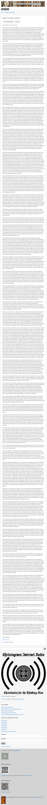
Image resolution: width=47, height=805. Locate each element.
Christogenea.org (17, 750)
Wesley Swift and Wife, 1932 (7, 711)
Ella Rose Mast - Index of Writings (8, 731)
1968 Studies (4, 727)
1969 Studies (4, 729)
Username (3, 734)
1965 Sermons (6, 639)
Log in (3, 642)
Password (3, 738)
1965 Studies (4, 722)
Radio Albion (21, 699)
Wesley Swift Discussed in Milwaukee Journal (11, 709)
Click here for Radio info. (6, 699)
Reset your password (5, 746)
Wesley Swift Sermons (10, 12)
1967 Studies (4, 725)
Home (2, 12)
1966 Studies (4, 724)
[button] (5, 9)
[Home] (23, 4)
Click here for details (5, 775)
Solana (29, 775)
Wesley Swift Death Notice (7, 707)
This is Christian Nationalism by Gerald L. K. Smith (12, 714)
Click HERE (3, 696)
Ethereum (24, 775)
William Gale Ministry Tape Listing (8, 712)
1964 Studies (4, 720)
